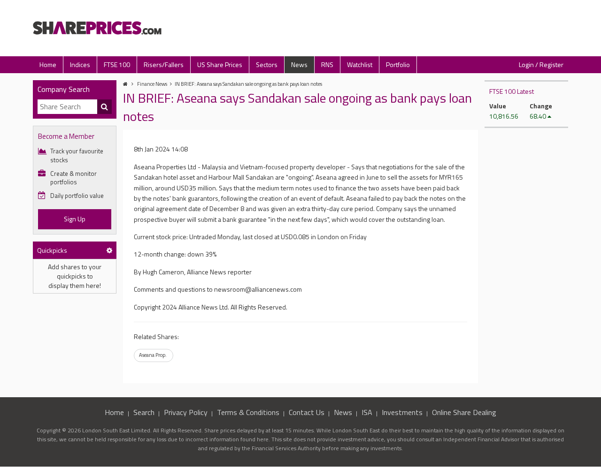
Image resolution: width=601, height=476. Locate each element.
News (299, 64)
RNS (327, 64)
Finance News (152, 84)
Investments (402, 412)
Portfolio (398, 64)
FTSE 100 (117, 64)
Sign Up (74, 219)
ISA (367, 412)
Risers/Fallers (164, 64)
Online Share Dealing (464, 412)
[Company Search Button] (104, 106)
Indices (80, 64)
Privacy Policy (186, 412)
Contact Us (306, 412)
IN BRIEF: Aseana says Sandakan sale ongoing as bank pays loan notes (248, 84)
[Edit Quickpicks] (109, 250)
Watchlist (359, 64)
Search (143, 412)
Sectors (266, 64)
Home (47, 64)
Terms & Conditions (248, 412)
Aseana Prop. (153, 355)
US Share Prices (219, 64)
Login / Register (541, 64)
